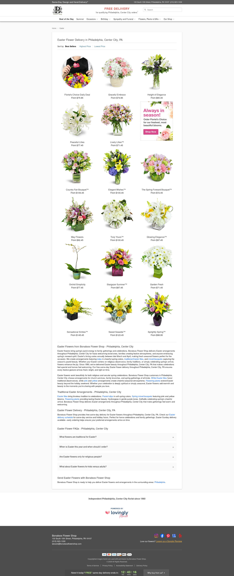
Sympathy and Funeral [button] (123, 19)
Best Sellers (70, 46)
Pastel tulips (107, 396)
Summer (80, 19)
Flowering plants (153, 380)
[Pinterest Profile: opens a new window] (168, 536)
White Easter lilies (159, 377)
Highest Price (85, 46)
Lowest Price (99, 46)
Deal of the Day (66, 19)
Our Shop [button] (168, 19)
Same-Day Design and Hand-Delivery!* (70, 2)
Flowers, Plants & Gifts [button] (149, 19)
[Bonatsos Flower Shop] (71, 10)
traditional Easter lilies (133, 358)
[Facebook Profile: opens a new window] (162, 536)
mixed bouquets (155, 358)
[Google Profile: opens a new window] (174, 536)
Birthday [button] (105, 19)
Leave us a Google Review (169, 541)
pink (86, 380)
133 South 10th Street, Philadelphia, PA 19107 (72, 538)
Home (54, 28)
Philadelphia (160, 482)
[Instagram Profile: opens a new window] (156, 536)
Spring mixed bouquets (142, 396)
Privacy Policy (107, 565)
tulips (99, 358)
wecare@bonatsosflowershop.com (67, 543)
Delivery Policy (141, 565)
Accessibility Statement (124, 565)
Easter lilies (62, 396)
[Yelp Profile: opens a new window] (180, 536)
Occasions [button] (91, 19)
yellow (95, 380)
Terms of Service (93, 565)
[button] (227, 564)
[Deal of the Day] (157, 121)
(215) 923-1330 (58, 541)
